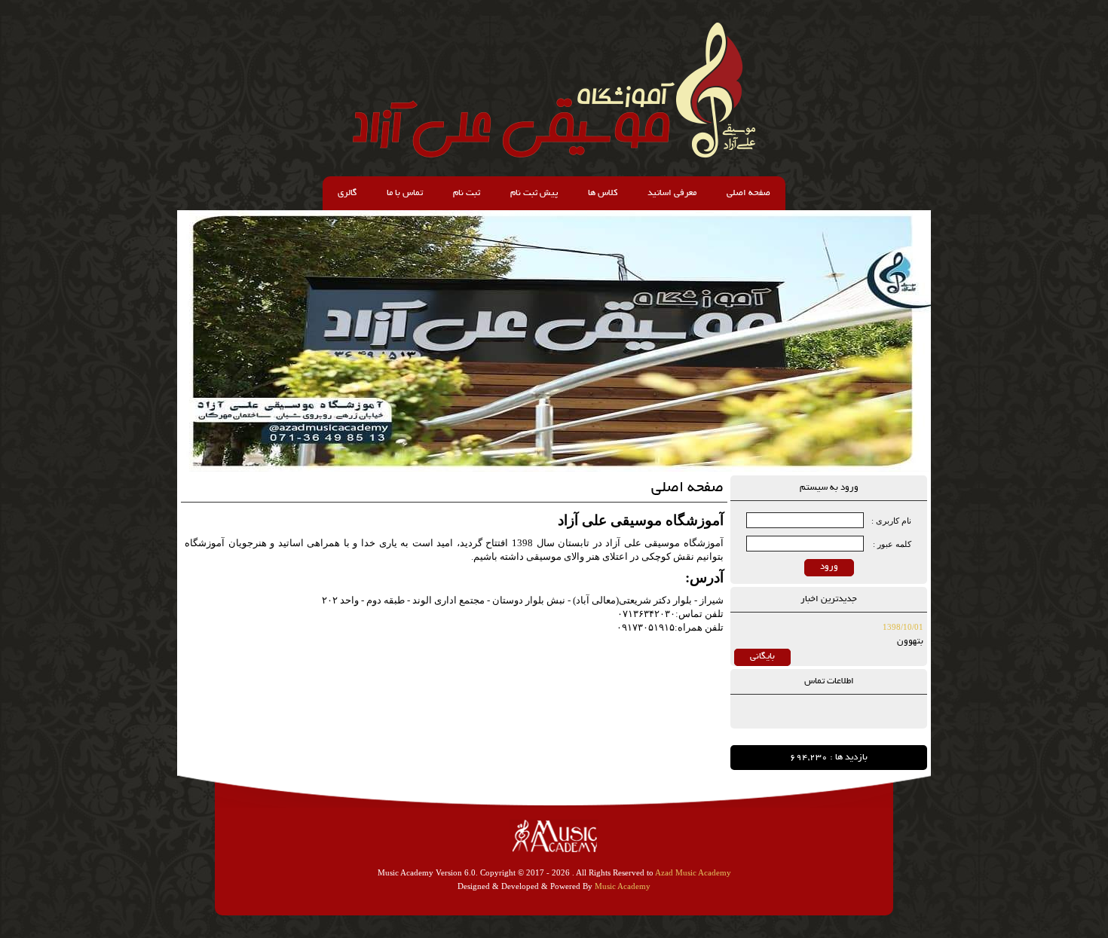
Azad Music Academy (693, 872)
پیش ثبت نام (534, 193)
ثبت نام (466, 193)
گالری (347, 193)
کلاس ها (602, 193)
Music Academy (622, 886)
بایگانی (762, 656)
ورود (829, 567)
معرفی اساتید (671, 193)
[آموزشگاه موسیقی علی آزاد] (554, 154)
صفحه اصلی (748, 193)
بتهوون (910, 641)
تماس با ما (405, 193)
